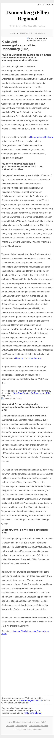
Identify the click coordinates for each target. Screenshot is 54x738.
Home (10, 722)
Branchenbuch (39, 33)
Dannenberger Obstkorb (41, 137)
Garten (45, 726)
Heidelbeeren (34, 358)
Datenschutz (26, 729)
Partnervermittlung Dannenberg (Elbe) (30, 722)
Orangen (19, 358)
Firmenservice (35, 726)
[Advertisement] (27, 666)
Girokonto (10, 726)
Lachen (16, 729)
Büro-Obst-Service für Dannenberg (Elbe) (32, 393)
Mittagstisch (25, 33)
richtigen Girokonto (32, 713)
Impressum (37, 729)
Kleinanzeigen (21, 726)
